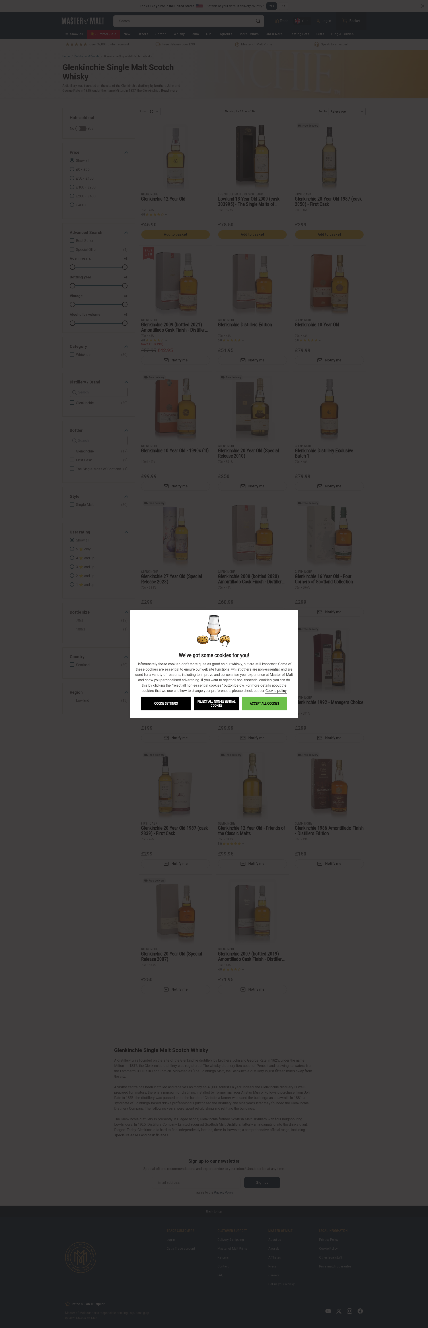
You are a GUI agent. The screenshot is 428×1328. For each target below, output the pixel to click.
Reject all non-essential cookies (217, 703)
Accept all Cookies (264, 704)
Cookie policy (276, 691)
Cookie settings (166, 704)
